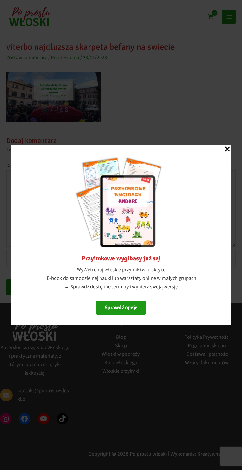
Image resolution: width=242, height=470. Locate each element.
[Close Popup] (227, 149)
